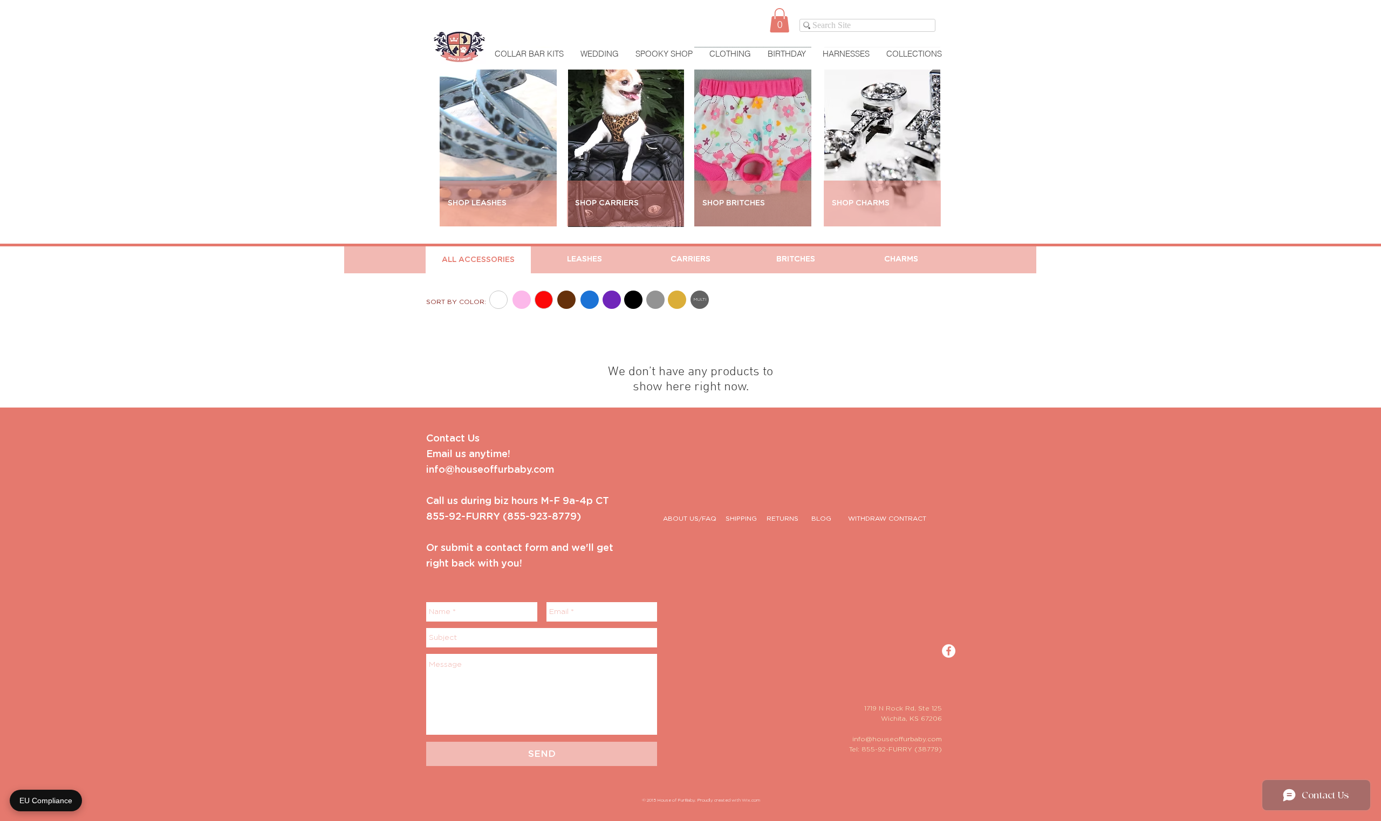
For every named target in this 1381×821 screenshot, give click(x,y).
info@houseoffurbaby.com (897, 739)
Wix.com (751, 800)
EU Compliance (45, 800)
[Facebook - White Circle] (948, 651)
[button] (779, 20)
